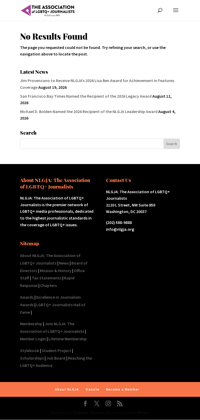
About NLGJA (67, 389)
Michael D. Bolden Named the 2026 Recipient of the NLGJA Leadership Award (89, 111)
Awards (27, 297)
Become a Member (122, 389)
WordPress (139, 412)
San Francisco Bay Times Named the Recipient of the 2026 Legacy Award (86, 96)
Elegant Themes (88, 412)
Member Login (33, 338)
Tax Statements (46, 277)
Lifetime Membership (67, 338)
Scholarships (32, 358)
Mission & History (55, 270)
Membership (31, 323)
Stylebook (29, 350)
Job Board (55, 358)
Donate (92, 389)
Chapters (48, 285)
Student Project (56, 350)
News (64, 263)
